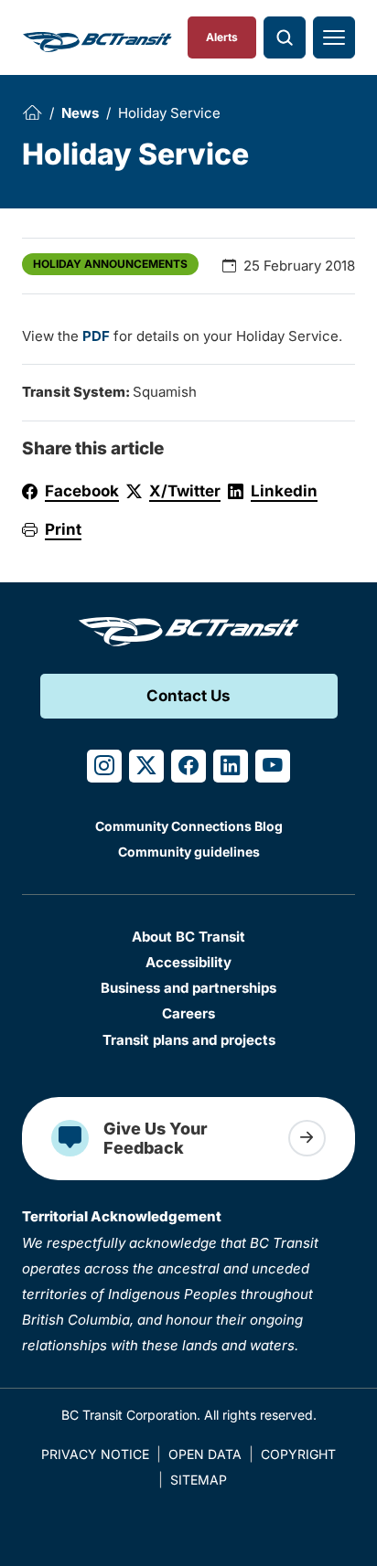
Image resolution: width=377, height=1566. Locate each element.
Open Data (205, 1454)
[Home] (32, 112)
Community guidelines (189, 851)
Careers (188, 1013)
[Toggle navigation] (334, 37)
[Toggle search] (285, 37)
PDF (96, 336)
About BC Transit (188, 936)
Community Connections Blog (189, 826)
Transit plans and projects (188, 1040)
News (80, 113)
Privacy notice (95, 1454)
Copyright (298, 1454)
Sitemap (198, 1479)
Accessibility (188, 962)
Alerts (222, 37)
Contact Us (188, 696)
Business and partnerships (188, 987)
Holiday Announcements (110, 264)
